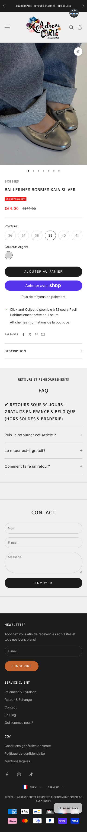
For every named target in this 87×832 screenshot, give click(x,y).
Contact (11, 707)
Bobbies (12, 181)
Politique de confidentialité (25, 753)
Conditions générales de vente (28, 746)
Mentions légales (17, 761)
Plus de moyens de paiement (43, 297)
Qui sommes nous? (19, 722)
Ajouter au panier (43, 271)
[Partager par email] (43, 334)
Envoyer (43, 583)
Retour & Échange (18, 699)
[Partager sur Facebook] (23, 334)
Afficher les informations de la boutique (39, 322)
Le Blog (10, 715)
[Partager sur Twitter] (30, 334)
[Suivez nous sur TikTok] (31, 774)
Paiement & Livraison (20, 692)
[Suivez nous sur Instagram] (19, 774)
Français (53, 787)
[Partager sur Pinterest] (36, 334)
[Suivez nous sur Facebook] (7, 774)
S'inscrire (21, 666)
